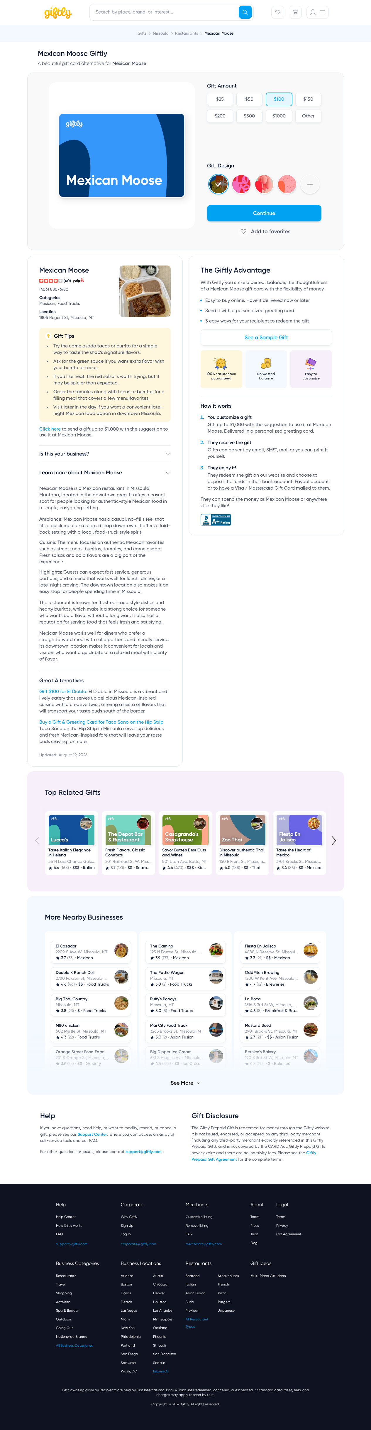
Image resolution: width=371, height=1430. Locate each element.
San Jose (128, 1363)
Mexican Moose (218, 33)
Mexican (192, 1310)
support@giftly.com (144, 1151)
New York (128, 1328)
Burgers (224, 1302)
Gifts (142, 33)
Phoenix (159, 1337)
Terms (280, 1217)
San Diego (129, 1354)
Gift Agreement (288, 1234)
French (223, 1284)
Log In (126, 1234)
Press (254, 1226)
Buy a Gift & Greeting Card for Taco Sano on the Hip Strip (101, 722)
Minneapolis (162, 1319)
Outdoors (64, 1319)
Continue (264, 213)
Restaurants (66, 1276)
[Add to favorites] (264, 231)
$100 (279, 99)
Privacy (282, 1226)
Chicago (160, 1284)
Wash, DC (129, 1371)
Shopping (64, 1293)
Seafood (193, 1276)
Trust (254, 1234)
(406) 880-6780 (53, 290)
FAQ (59, 1234)
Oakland (160, 1328)
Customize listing (199, 1217)
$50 (249, 99)
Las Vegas (129, 1310)
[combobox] (171, 12)
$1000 (278, 116)
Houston (160, 1302)
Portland (128, 1345)
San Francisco (164, 1354)
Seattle (159, 1363)
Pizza (222, 1293)
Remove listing (197, 1226)
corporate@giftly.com (138, 1244)
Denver (159, 1293)
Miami (125, 1319)
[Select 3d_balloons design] (264, 184)
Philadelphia (131, 1337)
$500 (249, 116)
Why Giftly (129, 1217)
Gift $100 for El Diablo (62, 692)
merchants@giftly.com (204, 1244)
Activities (63, 1302)
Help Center (66, 1217)
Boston (126, 1284)
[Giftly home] (57, 13)
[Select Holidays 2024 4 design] (218, 184)
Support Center (92, 1134)
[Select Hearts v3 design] (287, 184)
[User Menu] (317, 12)
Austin (158, 1276)
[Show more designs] (310, 184)
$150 (308, 99)
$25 (220, 99)
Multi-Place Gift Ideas (268, 1276)
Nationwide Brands (71, 1337)
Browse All (161, 1371)
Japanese (226, 1310)
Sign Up (127, 1226)
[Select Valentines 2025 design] (241, 184)
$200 (219, 116)
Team (254, 1217)
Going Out (64, 1328)
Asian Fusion (195, 1293)
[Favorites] (277, 12)
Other (308, 116)
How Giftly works (69, 1226)
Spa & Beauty (67, 1310)
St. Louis (159, 1345)
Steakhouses (228, 1276)
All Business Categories (74, 1345)
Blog (254, 1243)
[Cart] (295, 12)
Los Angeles (162, 1310)
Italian (191, 1284)
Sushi (190, 1302)
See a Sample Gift (266, 337)
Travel (60, 1284)
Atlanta (127, 1276)
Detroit (126, 1302)
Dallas (126, 1293)
